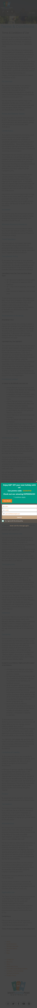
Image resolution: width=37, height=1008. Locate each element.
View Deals (7, 501)
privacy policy (19, 521)
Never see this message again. (19, 526)
